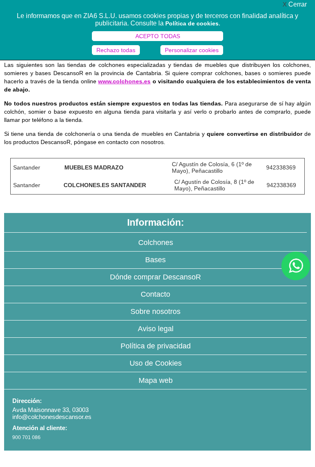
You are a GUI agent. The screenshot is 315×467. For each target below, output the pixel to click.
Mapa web (156, 380)
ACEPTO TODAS (157, 36)
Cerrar (295, 4)
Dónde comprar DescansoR (155, 277)
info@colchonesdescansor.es (51, 416)
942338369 (281, 167)
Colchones (155, 242)
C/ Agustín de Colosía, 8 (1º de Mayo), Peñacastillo (214, 185)
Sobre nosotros (155, 311)
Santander (26, 167)
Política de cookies (192, 23)
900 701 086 (26, 437)
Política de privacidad (156, 346)
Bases (155, 260)
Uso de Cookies (156, 363)
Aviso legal (155, 329)
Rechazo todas (115, 50)
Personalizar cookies (192, 50)
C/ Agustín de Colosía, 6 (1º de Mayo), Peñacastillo (212, 167)
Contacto (155, 294)
